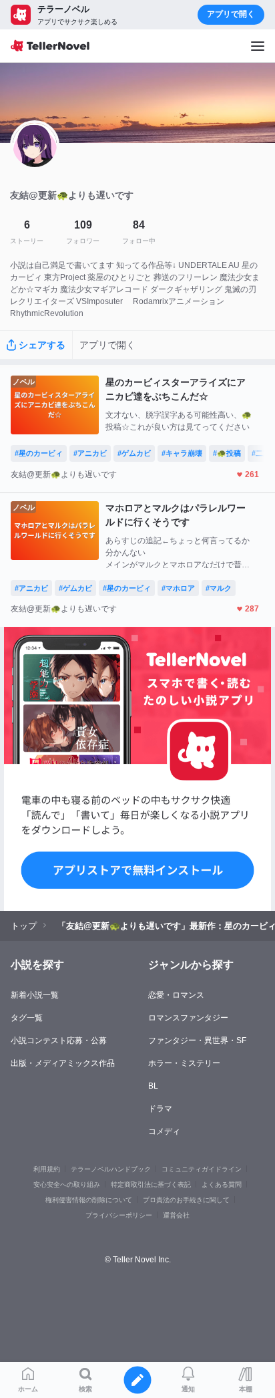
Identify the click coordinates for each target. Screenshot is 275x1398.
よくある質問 (222, 1184)
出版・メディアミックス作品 (63, 1063)
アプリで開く (231, 14)
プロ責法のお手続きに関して (186, 1200)
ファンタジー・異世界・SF (197, 1040)
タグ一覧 (27, 1017)
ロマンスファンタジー (188, 1017)
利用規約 (46, 1169)
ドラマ (160, 1108)
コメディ (164, 1131)
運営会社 (176, 1215)
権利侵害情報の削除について (88, 1200)
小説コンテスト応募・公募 (59, 1040)
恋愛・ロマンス (176, 995)
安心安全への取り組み (66, 1184)
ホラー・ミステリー (184, 1063)
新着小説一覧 (35, 995)
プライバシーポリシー (118, 1215)
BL (153, 1086)
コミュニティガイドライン (202, 1169)
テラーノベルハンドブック (111, 1169)
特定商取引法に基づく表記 (151, 1184)
